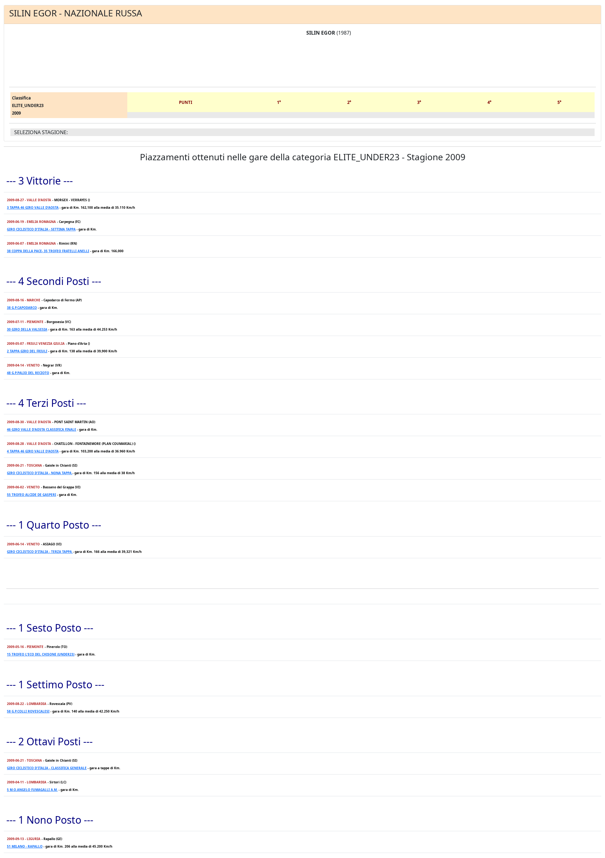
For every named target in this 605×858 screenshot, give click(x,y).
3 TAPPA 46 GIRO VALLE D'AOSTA (33, 207)
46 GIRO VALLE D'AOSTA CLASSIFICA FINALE (41, 429)
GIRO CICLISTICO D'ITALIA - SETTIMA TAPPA (41, 229)
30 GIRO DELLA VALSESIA (27, 329)
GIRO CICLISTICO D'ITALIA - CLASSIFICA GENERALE (47, 768)
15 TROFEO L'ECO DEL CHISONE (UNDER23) (40, 654)
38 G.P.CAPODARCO (22, 307)
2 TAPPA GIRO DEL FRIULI (27, 351)
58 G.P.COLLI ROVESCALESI (28, 711)
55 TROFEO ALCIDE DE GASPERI (31, 494)
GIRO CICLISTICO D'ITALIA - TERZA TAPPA (40, 551)
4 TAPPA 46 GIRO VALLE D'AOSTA (33, 451)
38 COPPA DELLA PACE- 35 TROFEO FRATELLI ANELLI (48, 251)
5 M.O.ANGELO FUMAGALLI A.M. (32, 789)
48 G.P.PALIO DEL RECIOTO (28, 373)
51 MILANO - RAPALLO (25, 846)
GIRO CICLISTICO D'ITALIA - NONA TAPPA (39, 473)
